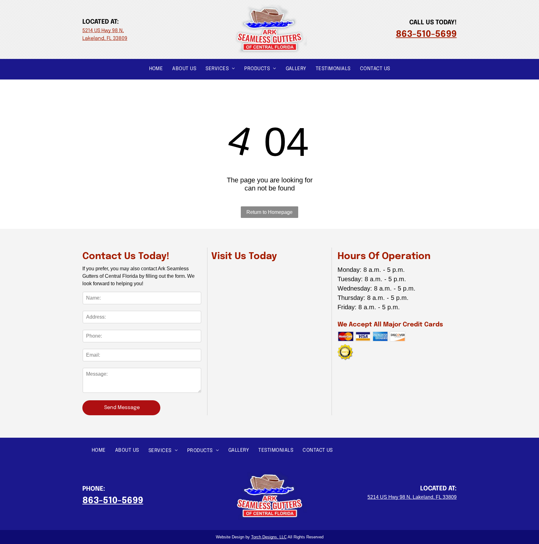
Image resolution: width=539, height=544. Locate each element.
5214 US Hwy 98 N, (103, 30)
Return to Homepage (269, 212)
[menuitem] (156, 68)
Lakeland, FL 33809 (104, 38)
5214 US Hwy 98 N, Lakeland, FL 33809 (412, 497)
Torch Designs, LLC (269, 537)
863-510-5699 (426, 34)
